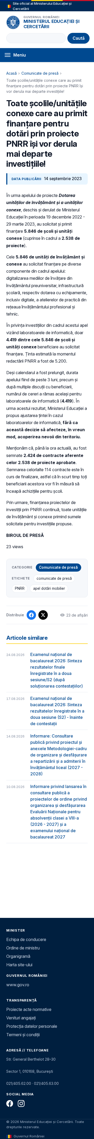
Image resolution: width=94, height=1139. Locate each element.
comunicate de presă (54, 578)
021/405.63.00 (46, 1083)
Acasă (11, 73)
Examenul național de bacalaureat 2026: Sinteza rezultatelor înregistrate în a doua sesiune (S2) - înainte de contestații (57, 711)
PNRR (20, 588)
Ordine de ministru (23, 947)
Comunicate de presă (39, 73)
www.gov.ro (17, 984)
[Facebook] (9, 1103)
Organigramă (18, 956)
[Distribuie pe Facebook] (31, 615)
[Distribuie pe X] (43, 615)
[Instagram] (21, 1103)
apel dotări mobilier (49, 588)
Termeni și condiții (23, 1034)
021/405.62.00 (18, 1083)
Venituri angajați (21, 1017)
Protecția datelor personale (31, 1026)
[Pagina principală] (13, 22)
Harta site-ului (19, 964)
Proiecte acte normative (28, 1009)
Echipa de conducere (26, 939)
